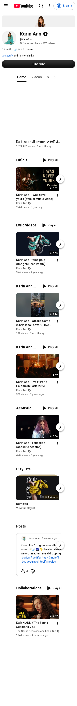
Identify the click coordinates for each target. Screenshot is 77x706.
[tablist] (39, 77)
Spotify (9, 55)
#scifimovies (47, 561)
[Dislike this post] (32, 571)
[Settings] (49, 5)
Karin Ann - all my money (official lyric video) (38, 141)
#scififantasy (39, 557)
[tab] (21, 77)
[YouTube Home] (23, 5)
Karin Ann (21, 203)
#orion (25, 557)
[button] (55, 77)
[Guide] (5, 5)
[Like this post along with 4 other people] (23, 571)
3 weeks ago (49, 538)
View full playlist (25, 508)
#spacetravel (30, 561)
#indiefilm (55, 557)
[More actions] (57, 196)
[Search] (41, 5)
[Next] (60, 179)
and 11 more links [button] (24, 55)
